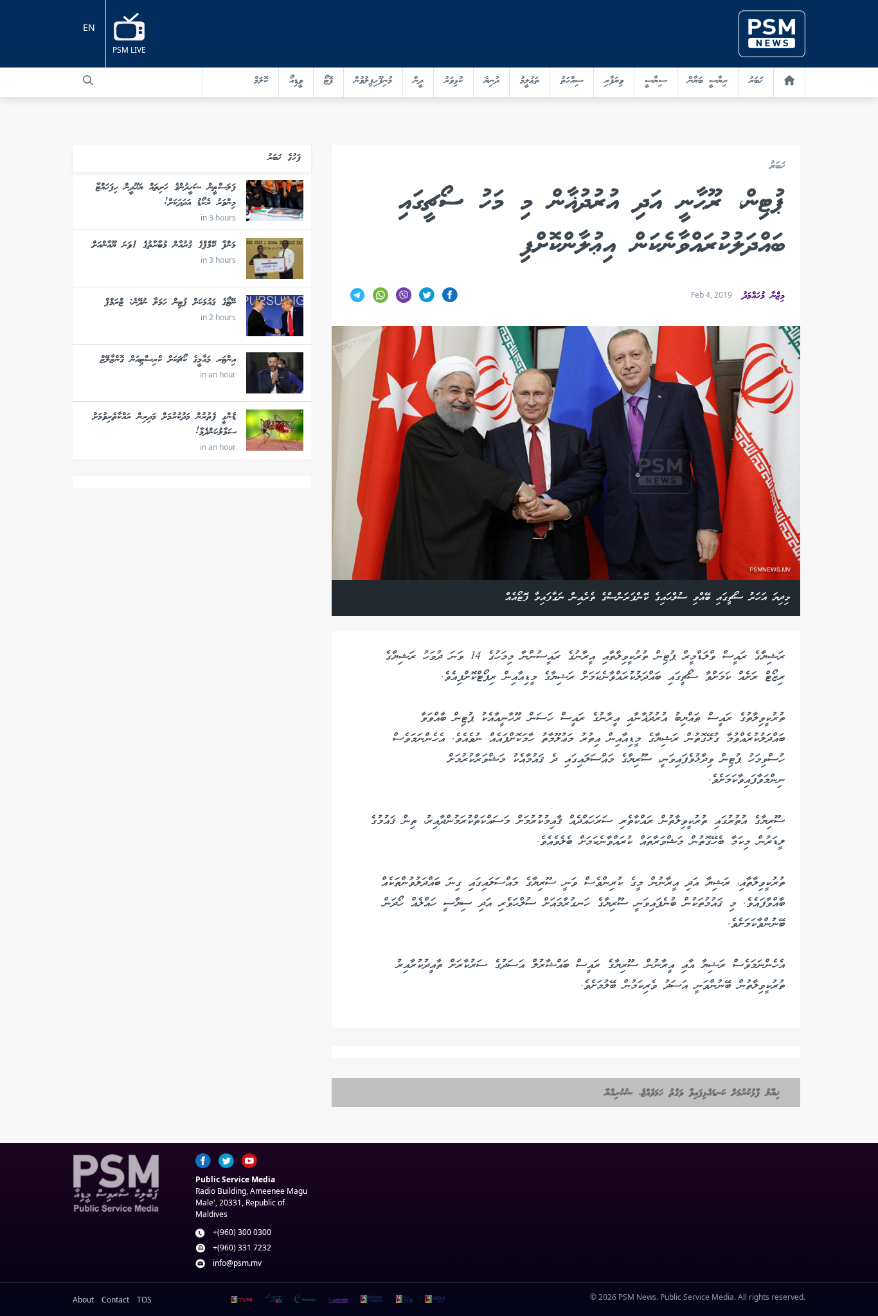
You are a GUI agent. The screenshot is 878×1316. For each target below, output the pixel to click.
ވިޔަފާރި (613, 81)
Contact (115, 1299)
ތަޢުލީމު (529, 81)
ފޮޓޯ (328, 81)
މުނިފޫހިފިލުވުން (373, 81)
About (83, 1299)
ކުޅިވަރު (453, 81)
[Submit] (88, 80)
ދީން (418, 81)
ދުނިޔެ (491, 81)
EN (89, 27)
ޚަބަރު (756, 81)
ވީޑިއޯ (296, 81)
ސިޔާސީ (656, 81)
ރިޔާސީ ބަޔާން (708, 81)
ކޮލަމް (261, 81)
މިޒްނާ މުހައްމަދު (763, 296)
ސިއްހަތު (571, 81)
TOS (144, 1299)
